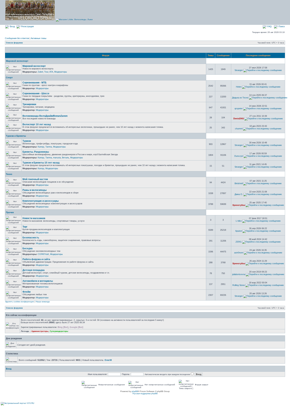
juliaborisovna (238, 274)
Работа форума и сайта (36, 259)
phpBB (135, 391)
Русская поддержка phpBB (145, 393)
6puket (238, 231)
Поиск (281, 26)
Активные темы (38, 38)
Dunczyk (238, 156)
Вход (12, 26)
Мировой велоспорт (17, 61)
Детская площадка (33, 270)
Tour (46, 72)
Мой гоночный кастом (35, 179)
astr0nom (238, 252)
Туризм (26, 141)
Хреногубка (238, 205)
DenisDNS (238, 118)
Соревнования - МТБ (34, 82)
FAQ (269, 26)
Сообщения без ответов (17, 38)
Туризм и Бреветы (16, 136)
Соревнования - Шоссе (35, 93)
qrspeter (239, 108)
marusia (57, 157)
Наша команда (43, 302)
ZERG (239, 242)
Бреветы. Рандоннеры (35, 151)
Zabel (40, 72)
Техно (9, 174)
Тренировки (29, 104)
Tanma (48, 147)
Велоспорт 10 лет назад (36, 124)
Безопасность (30, 237)
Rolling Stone (238, 285)
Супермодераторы (59, 331)
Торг (24, 226)
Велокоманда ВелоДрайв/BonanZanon (44, 116)
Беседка (27, 248)
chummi (238, 128)
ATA (51, 72)
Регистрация (27, 26)
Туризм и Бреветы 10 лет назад (41, 162)
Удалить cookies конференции (19, 302)
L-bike (239, 221)
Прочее (10, 212)
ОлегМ (108, 360)
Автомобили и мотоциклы (37, 281)
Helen (238, 87)
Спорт (9, 77)
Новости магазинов (33, 218)
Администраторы (40, 331)
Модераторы (60, 72)
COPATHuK (43, 254)
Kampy (41, 147)
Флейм (26, 291)
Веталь (65, 157)
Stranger (239, 70)
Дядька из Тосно (240, 97)
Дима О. (239, 194)
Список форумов (14, 43)
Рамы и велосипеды (34, 190)
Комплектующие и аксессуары (40, 201)
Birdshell (239, 183)
